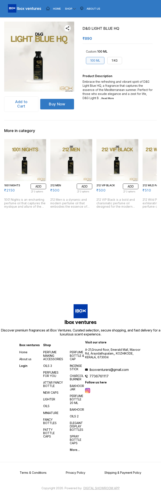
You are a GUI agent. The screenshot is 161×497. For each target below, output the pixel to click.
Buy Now (57, 104)
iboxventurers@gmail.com (109, 369)
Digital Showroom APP (101, 488)
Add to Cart (21, 104)
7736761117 (99, 376)
